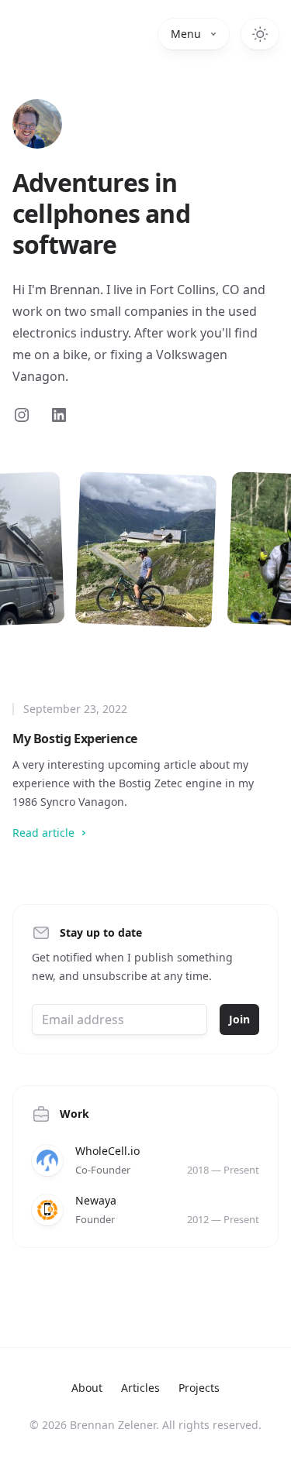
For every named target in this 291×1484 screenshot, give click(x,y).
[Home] (37, 124)
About (86, 1387)
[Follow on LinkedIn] (59, 415)
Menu (186, 33)
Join (239, 1019)
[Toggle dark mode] (260, 34)
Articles (140, 1387)
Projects (199, 1387)
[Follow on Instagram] (21, 415)
